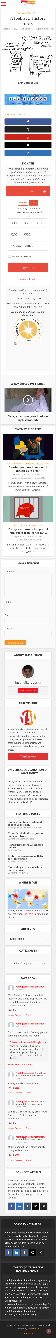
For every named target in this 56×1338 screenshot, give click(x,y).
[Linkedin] (19, 1206)
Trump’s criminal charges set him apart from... (25, 834)
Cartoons (21, 13)
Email (7, 615)
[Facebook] (11, 1206)
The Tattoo (34, 13)
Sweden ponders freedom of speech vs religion (28, 469)
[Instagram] (35, 1206)
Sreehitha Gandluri (18, 861)
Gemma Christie (35, 540)
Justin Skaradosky (46, 29)
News (40, 464)
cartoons (10, 114)
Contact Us (28, 1333)
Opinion (33, 525)
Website (9, 628)
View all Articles (28, 690)
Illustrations (29, 464)
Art (8, 464)
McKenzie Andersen (19, 873)
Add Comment (26, 29)
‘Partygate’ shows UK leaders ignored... (25, 846)
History (21, 114)
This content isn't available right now (27, 1042)
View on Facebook (15, 1015)
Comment (10, 571)
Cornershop (33, 1328)
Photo (16, 1010)
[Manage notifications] (48, 1331)
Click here (28, 913)
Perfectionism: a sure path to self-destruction (25, 857)
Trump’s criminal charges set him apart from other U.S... (28, 530)
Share (28, 1015)
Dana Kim (23, 540)
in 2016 (39, 182)
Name (8, 601)
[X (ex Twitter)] (43, 1206)
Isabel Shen (42, 478)
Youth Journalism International (31, 986)
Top (47, 464)
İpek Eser (31, 478)
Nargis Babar (20, 478)
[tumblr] (27, 1206)
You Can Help (28, 756)
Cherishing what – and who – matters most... (25, 869)
